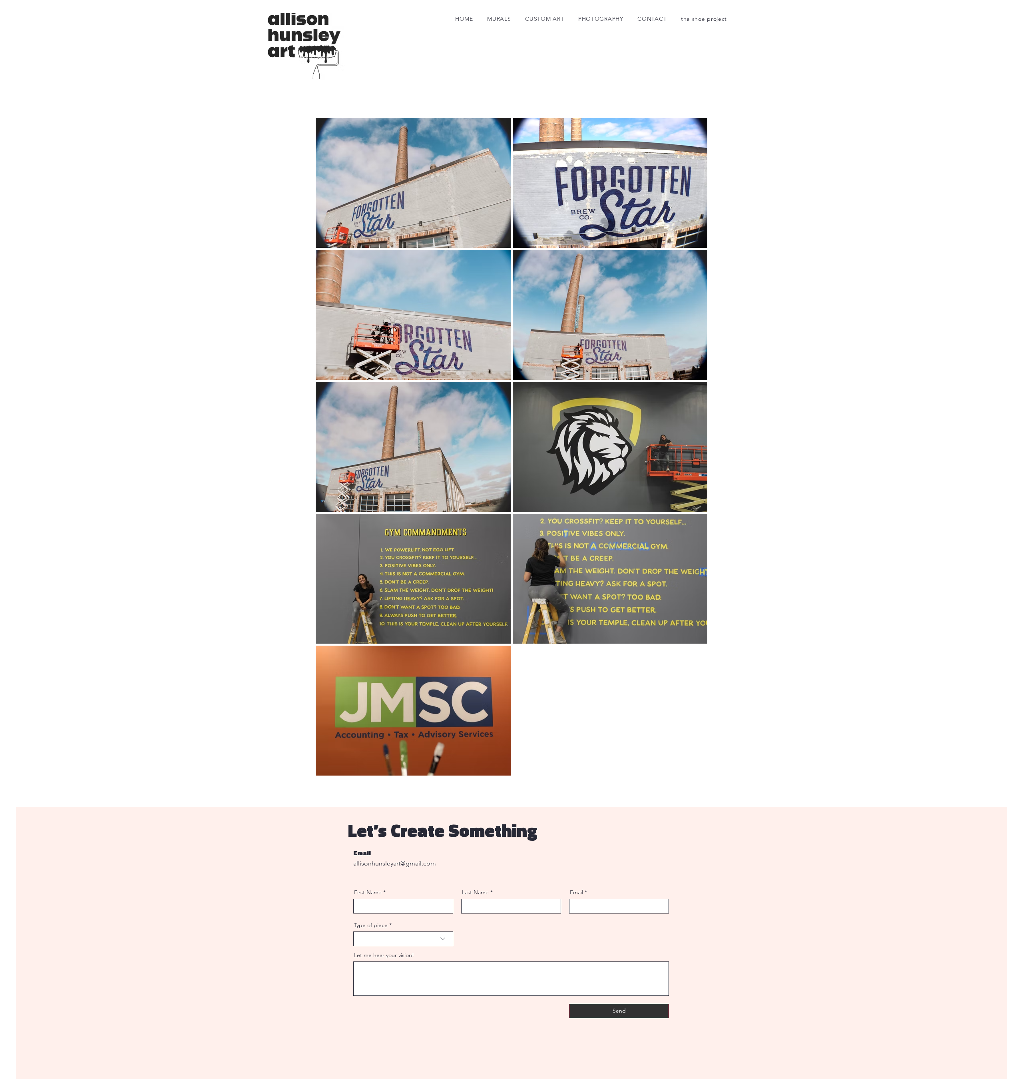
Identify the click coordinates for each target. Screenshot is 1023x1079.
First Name (368, 892)
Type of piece (371, 925)
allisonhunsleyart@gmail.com (394, 863)
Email (576, 892)
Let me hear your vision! (384, 955)
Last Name (475, 892)
